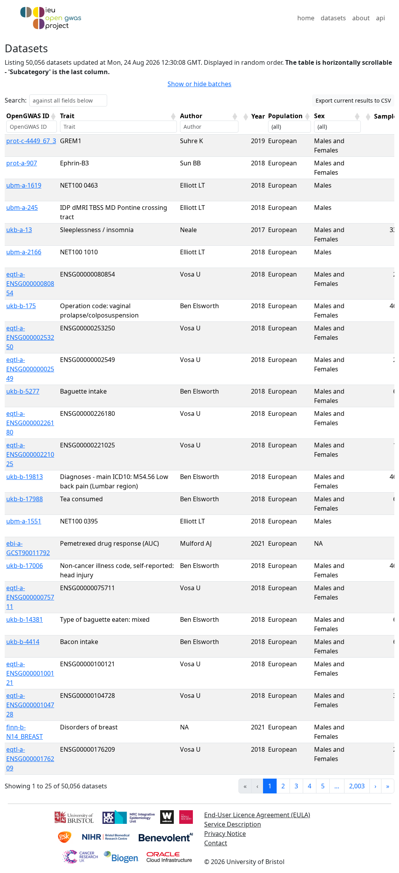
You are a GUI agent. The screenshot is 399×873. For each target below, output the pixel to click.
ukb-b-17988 (24, 499)
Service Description (232, 824)
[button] (53, 117)
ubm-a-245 (22, 207)
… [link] (336, 786)
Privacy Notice (225, 833)
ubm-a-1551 (23, 521)
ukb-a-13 (19, 229)
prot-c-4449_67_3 (31, 141)
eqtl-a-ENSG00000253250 (30, 337)
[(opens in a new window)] (73, 816)
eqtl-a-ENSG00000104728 (30, 705)
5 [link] (323, 786)
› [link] (375, 786)
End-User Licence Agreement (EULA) (257, 815)
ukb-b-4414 (22, 641)
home (305, 18)
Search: (15, 100)
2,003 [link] (357, 786)
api (380, 18)
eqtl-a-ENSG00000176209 (30, 758)
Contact (215, 843)
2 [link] (283, 786)
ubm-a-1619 (23, 185)
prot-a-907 (21, 163)
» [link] (387, 786)
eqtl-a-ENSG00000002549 (30, 369)
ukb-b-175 (21, 306)
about (361, 18)
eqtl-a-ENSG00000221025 (30, 454)
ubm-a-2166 (23, 252)
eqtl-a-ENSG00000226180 (30, 422)
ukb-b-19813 (24, 476)
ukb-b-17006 (24, 565)
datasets (333, 18)
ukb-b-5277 (22, 391)
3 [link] (296, 786)
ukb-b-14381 (24, 619)
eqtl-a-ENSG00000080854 (30, 283)
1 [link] (270, 786)
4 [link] (309, 786)
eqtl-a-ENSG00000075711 (30, 597)
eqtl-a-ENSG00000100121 (30, 673)
